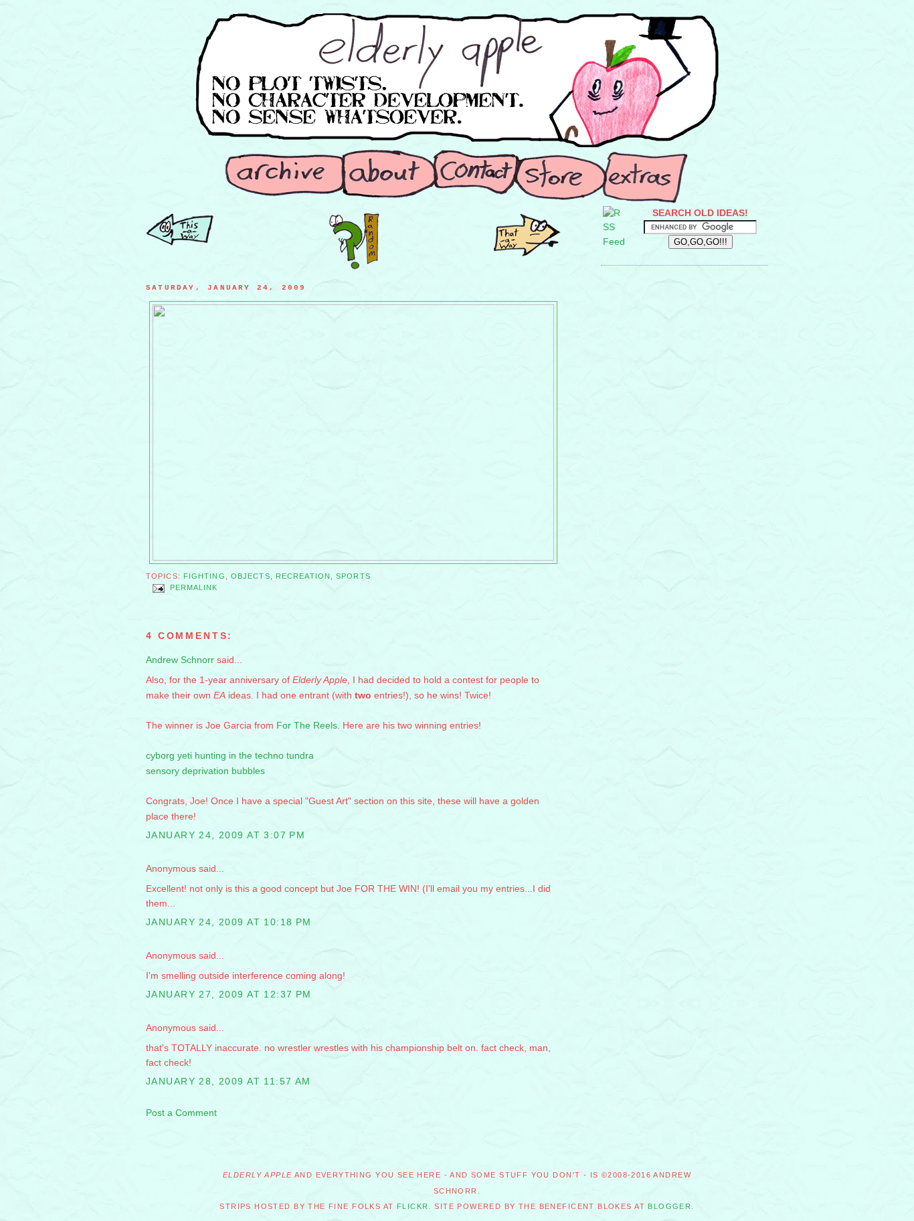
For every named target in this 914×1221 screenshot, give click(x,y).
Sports (353, 576)
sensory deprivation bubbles (205, 770)
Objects (250, 576)
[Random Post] (354, 266)
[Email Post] (158, 588)
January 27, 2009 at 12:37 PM (229, 994)
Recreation (303, 576)
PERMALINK (194, 588)
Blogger (669, 1206)
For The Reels (306, 725)
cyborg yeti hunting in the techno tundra (230, 755)
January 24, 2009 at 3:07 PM (225, 835)
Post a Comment (181, 1112)
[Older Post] (179, 242)
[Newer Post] (527, 253)
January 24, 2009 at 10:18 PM (229, 922)
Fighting (204, 576)
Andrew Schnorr (180, 659)
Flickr (413, 1206)
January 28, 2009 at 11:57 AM (228, 1081)
